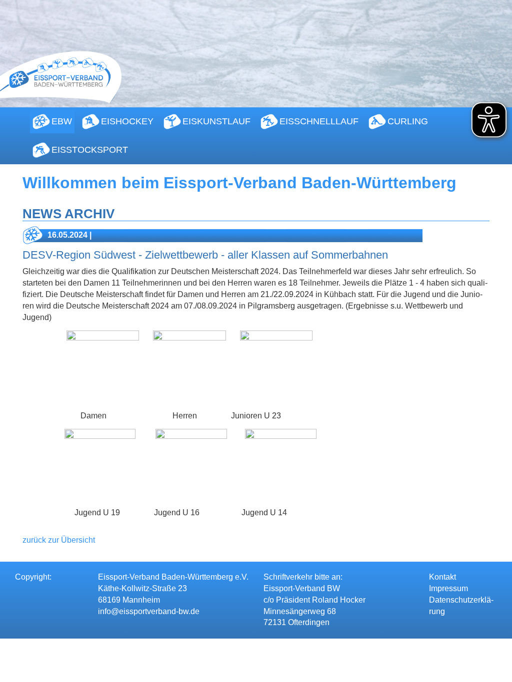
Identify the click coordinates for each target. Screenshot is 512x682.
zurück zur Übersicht (58, 540)
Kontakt (442, 577)
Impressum (448, 588)
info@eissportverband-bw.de (149, 611)
